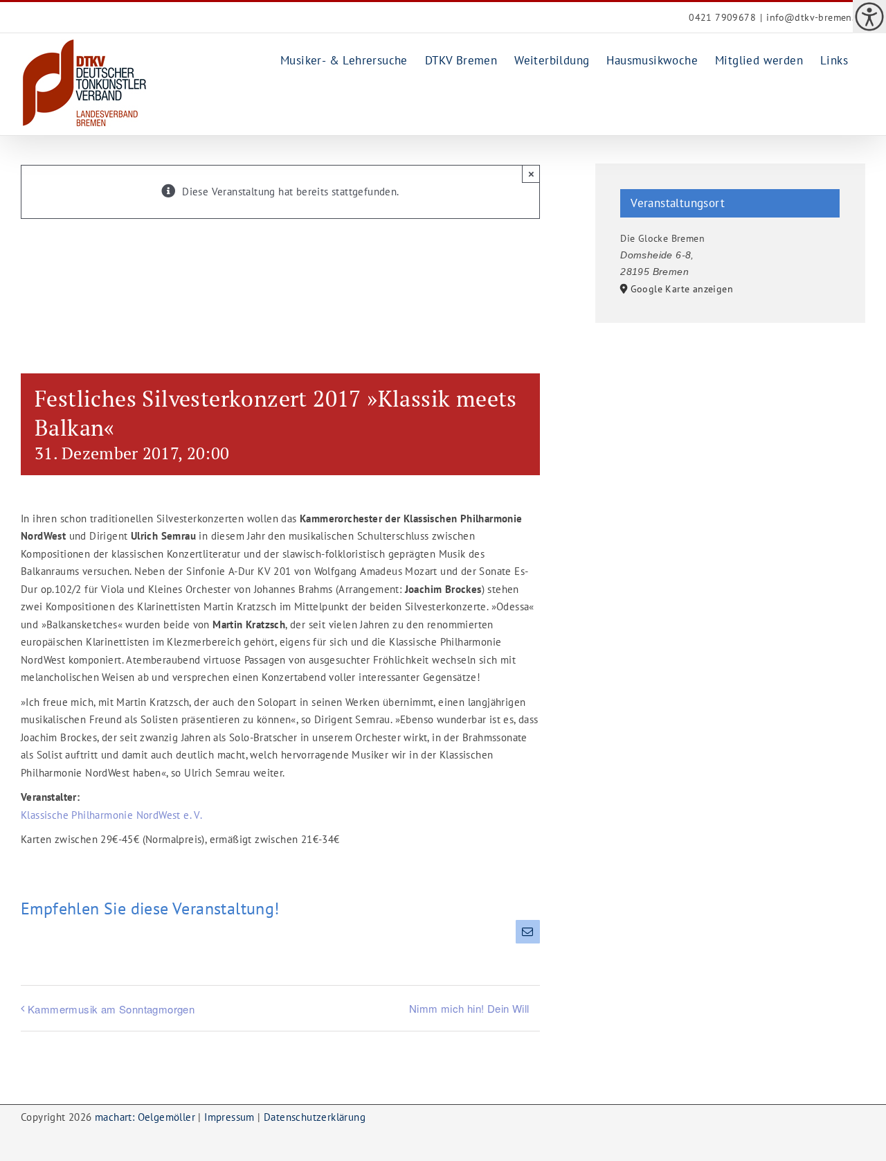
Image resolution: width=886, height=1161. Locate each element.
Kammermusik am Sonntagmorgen (111, 1009)
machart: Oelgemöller (145, 1117)
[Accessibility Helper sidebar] (869, 16)
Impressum (229, 1117)
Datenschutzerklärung (314, 1117)
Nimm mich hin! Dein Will (469, 1008)
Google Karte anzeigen (682, 289)
